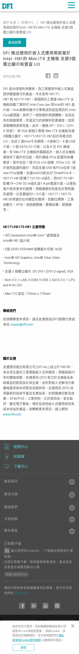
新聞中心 (27, 22)
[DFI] (7, 5)
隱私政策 (20, 593)
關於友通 (9, 22)
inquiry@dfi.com (22, 324)
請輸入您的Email (16, 574)
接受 (23, 647)
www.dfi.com (12, 414)
